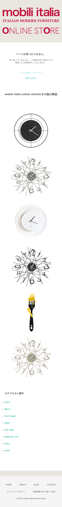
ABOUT (22, 485)
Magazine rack (11, 437)
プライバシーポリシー (15, 492)
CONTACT (51, 485)
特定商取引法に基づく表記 (44, 492)
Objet (7, 423)
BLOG (36, 485)
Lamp (7, 451)
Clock (7, 402)
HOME (9, 485)
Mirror (8, 409)
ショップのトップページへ (31, 73)
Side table (9, 430)
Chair (7, 444)
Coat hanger (10, 416)
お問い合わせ (31, 78)
